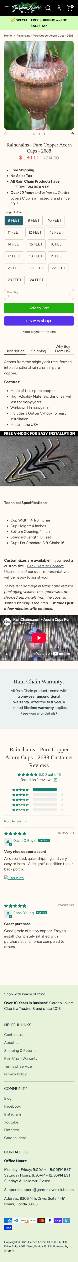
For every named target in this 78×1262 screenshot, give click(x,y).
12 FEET (35, 232)
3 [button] (44, 134)
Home (8, 35)
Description (15, 351)
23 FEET (14, 280)
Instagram (12, 1114)
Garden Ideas (15, 1138)
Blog (8, 1098)
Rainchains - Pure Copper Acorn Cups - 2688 (45, 35)
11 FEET (14, 232)
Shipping (38, 351)
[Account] (59, 6)
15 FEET (35, 244)
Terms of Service (18, 1066)
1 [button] (34, 134)
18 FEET (35, 256)
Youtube (11, 1122)
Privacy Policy (15, 1074)
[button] (20, 789)
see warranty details (39, 713)
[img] (15, 833)
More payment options (39, 332)
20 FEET (15, 268)
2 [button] (39, 134)
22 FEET (58, 268)
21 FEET (36, 268)
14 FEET (14, 244)
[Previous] (5, 133)
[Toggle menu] (5, 8)
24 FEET (37, 280)
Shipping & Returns (20, 1050)
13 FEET (56, 232)
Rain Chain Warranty (20, 1058)
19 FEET (57, 256)
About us (11, 1042)
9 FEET (34, 220)
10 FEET (54, 220)
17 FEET (14, 256)
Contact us (13, 1034)
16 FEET (57, 244)
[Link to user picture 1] (14, 885)
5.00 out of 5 (50, 774)
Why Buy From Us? (63, 348)
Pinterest (11, 1130)
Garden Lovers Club (40, 1242)
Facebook (12, 1106)
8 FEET (14, 220)
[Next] (72, 133)
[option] (39, 85)
